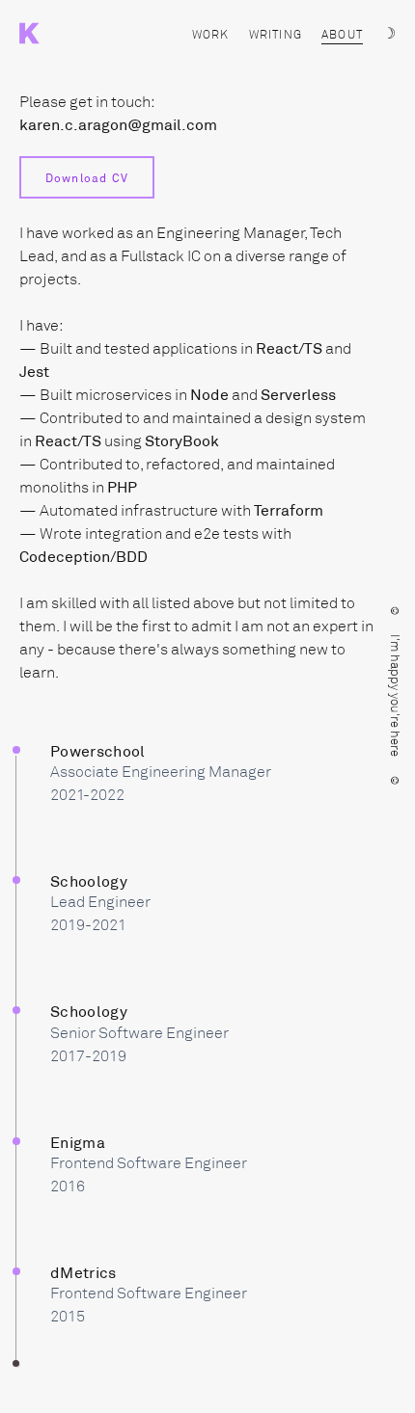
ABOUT (342, 34)
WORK (211, 34)
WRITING (275, 34)
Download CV (86, 178)
